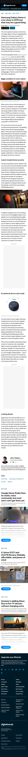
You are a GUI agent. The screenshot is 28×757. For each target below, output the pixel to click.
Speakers (10, 481)
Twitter (9, 669)
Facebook (2, 669)
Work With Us (4, 738)
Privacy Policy (19, 735)
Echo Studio (4, 185)
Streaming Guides (20, 686)
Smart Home (4, 689)
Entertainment (4, 691)
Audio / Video (4, 478)
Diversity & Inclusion (5, 741)
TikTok (16, 669)
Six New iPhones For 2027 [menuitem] (16, 8)
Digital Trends (8, 7)
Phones (3, 679)
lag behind (21, 34)
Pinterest (19, 669)
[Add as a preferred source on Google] (5, 28)
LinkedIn (23, 669)
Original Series (19, 694)
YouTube (12, 669)
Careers (3, 735)
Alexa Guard (9, 187)
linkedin (13, 462)
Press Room (18, 738)
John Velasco (5, 25)
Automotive (4, 694)
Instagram (5, 669)
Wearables (18, 682)
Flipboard (2, 673)
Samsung (3, 481)
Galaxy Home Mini (6, 332)
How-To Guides (19, 691)
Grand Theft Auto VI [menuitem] (5, 8)
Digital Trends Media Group (8, 748)
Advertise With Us (5, 705)
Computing (4, 682)
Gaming (3, 684)
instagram (10, 462)
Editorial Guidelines (5, 707)
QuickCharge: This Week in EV (16, 478)
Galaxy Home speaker (7, 49)
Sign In (24, 5)
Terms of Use (4, 744)
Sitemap (18, 741)
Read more (6, 540)
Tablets (17, 679)
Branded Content (20, 704)
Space (17, 684)
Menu (1, 5)
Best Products (19, 689)
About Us (3, 699)
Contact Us (3, 702)
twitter (15, 462)
